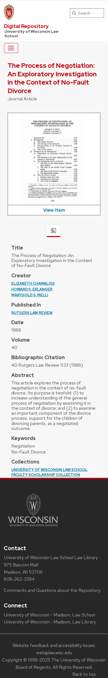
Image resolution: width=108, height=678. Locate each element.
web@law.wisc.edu (54, 652)
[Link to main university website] (33, 527)
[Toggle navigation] (11, 48)
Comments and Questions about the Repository (52, 590)
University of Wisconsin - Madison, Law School (49, 615)
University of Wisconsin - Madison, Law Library (50, 622)
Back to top (84, 674)
